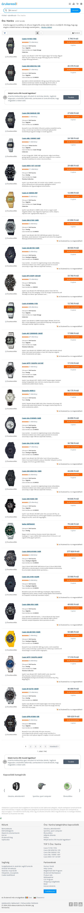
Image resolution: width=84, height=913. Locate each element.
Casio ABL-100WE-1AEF (31, 138)
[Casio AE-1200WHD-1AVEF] (12, 340)
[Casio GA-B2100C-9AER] (12, 639)
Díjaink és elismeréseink (10, 833)
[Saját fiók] (81, 4)
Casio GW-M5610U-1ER (31, 66)
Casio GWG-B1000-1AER (31, 551)
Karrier (4, 835)
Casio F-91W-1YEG (29, 39)
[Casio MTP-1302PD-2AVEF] (12, 664)
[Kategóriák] (69, 4)
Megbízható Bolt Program (53, 871)
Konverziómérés (49, 886)
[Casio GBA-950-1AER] (12, 611)
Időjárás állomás (50, 835)
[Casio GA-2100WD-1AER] (12, 425)
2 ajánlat (73, 558)
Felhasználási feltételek (29, 903)
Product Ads (48, 875)
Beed (45, 884)
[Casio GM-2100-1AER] (12, 227)
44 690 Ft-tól (73, 471)
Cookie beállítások (8, 875)
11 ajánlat (73, 397)
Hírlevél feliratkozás (9, 868)
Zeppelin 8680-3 (28, 390)
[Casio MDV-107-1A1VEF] (12, 172)
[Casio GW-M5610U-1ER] (12, 73)
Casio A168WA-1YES (30, 303)
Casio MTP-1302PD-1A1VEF (32, 363)
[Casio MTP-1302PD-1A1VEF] (12, 370)
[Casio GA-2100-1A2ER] (12, 583)
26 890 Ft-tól (73, 418)
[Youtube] (80, 904)
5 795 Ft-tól (73, 38)
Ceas (30, 897)
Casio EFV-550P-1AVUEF (31, 276)
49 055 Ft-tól (73, 604)
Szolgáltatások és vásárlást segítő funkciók (17, 866)
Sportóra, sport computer (42, 796)
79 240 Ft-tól (73, 524)
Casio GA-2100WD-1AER (31, 418)
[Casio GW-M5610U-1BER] (12, 478)
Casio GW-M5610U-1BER (31, 471)
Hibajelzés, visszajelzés (10, 873)
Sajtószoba (6, 840)
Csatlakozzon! (50, 891)
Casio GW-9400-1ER (30, 499)
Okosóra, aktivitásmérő (16, 796)
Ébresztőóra (67, 796)
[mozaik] (41, 33)
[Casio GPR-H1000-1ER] (12, 723)
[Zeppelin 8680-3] (12, 397)
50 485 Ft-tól (73, 632)
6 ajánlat (73, 530)
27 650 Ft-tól (73, 113)
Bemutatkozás (7, 829)
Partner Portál (49, 866)
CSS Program (48, 879)
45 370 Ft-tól (73, 66)
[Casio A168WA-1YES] (12, 310)
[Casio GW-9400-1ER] (12, 506)
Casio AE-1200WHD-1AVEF (32, 333)
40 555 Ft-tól (73, 248)
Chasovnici (40, 897)
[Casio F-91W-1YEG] (12, 45)
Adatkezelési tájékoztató (10, 903)
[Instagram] (76, 904)
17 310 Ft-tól (73, 363)
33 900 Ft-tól (73, 576)
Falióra (46, 837)
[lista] (37, 33)
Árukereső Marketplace (52, 873)
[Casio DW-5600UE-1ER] (12, 120)
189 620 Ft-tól (73, 716)
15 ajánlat (73, 450)
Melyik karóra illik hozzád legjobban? (22, 93)
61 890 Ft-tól (73, 220)
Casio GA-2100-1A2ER (30, 577)
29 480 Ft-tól (73, 165)
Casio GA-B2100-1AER (30, 248)
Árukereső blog (7, 837)
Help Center (48, 868)
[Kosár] (77, 4)
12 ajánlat (73, 172)
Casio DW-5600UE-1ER (31, 113)
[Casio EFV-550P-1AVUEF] (12, 282)
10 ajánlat (73, 72)
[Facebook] (71, 904)
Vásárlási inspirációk (9, 871)
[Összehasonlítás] (73, 4)
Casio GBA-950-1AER (30, 604)
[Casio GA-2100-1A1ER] (12, 450)
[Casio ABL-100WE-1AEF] (12, 145)
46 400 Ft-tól (73, 689)
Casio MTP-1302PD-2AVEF (32, 657)
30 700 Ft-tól (73, 443)
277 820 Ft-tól (73, 551)
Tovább (71, 97)
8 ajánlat (73, 45)
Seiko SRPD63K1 (28, 524)
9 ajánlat (73, 611)
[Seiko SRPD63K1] (12, 531)
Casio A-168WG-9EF (30, 193)
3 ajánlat (73, 424)
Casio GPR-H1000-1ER (30, 716)
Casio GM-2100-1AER (30, 220)
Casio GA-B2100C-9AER (31, 632)
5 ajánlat (73, 145)
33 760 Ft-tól (73, 275)
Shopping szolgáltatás (52, 882)
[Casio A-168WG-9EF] (12, 200)
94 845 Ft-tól (73, 499)
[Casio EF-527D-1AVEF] (12, 696)
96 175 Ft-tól (73, 390)
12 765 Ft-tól (73, 303)
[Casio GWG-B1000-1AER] (12, 558)
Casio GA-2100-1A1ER (30, 443)
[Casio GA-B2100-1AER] (12, 255)
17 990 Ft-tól (73, 333)
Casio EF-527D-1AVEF (30, 689)
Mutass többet (46, 27)
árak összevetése (73, 42)
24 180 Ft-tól (73, 138)
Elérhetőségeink (7, 831)
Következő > (54, 746)
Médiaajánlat (48, 877)
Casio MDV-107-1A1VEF (31, 165)
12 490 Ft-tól (73, 193)
